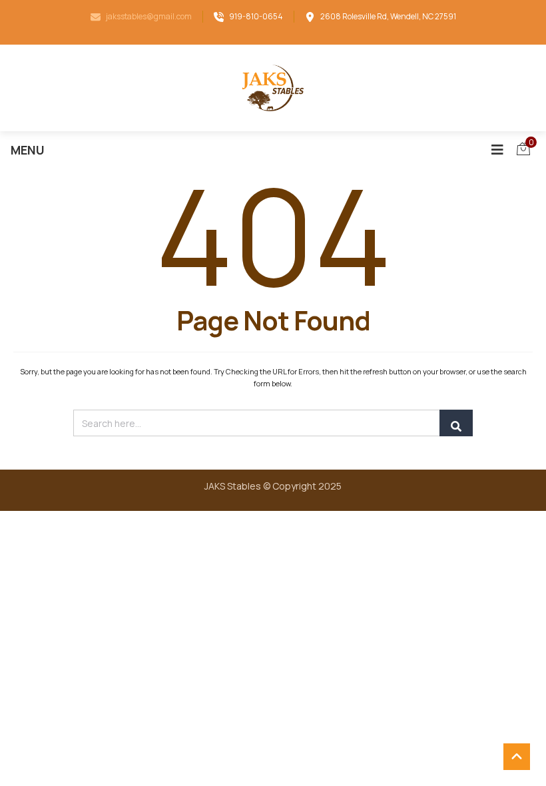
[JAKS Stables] (273, 88)
